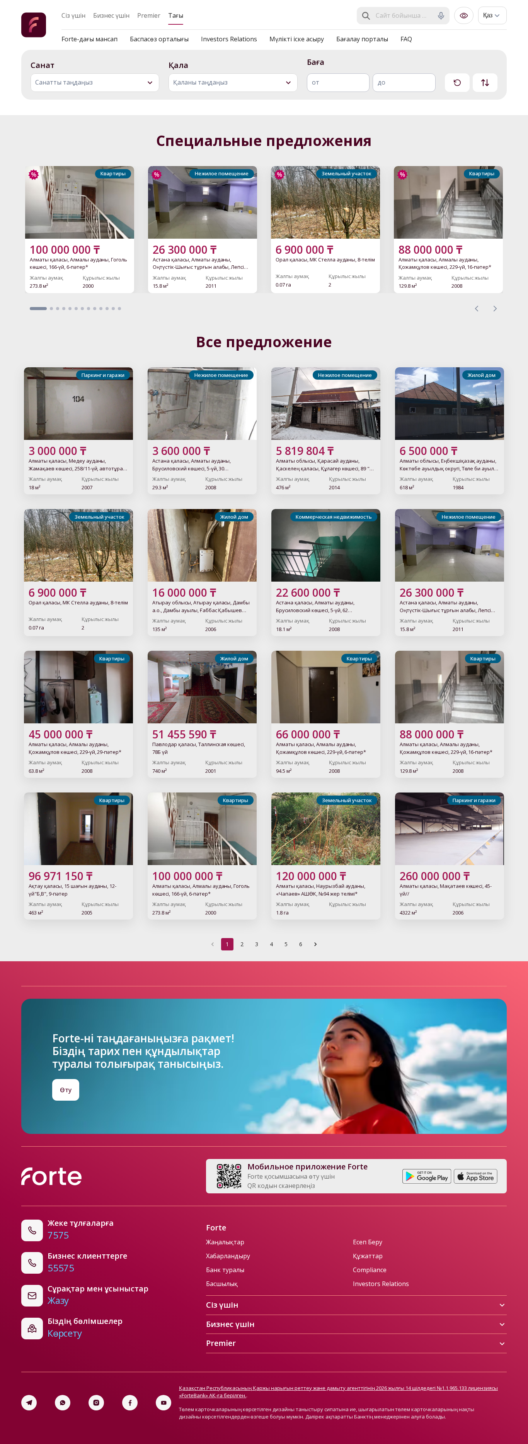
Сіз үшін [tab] (73, 15)
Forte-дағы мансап (89, 39)
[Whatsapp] (62, 1402)
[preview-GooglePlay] (426, 1176)
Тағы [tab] (175, 15)
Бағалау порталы (362, 39)
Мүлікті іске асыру (296, 39)
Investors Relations (229, 39)
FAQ (406, 39)
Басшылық (222, 1283)
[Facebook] (130, 1402)
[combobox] (404, 15)
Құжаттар (368, 1256)
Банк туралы (225, 1270)
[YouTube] (163, 1402)
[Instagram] (96, 1402)
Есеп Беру (367, 1242)
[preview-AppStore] (475, 1176)
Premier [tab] (148, 15)
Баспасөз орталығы (159, 39)
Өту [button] (66, 1090)
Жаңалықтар (225, 1242)
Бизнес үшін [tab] (111, 15)
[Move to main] (33, 26)
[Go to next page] (315, 944)
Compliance (370, 1270)
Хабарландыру (228, 1256)
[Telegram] (29, 1402)
